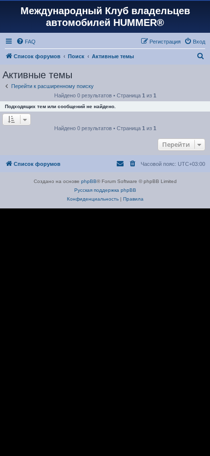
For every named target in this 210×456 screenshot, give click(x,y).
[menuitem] (26, 41)
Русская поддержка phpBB (105, 190)
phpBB (89, 181)
